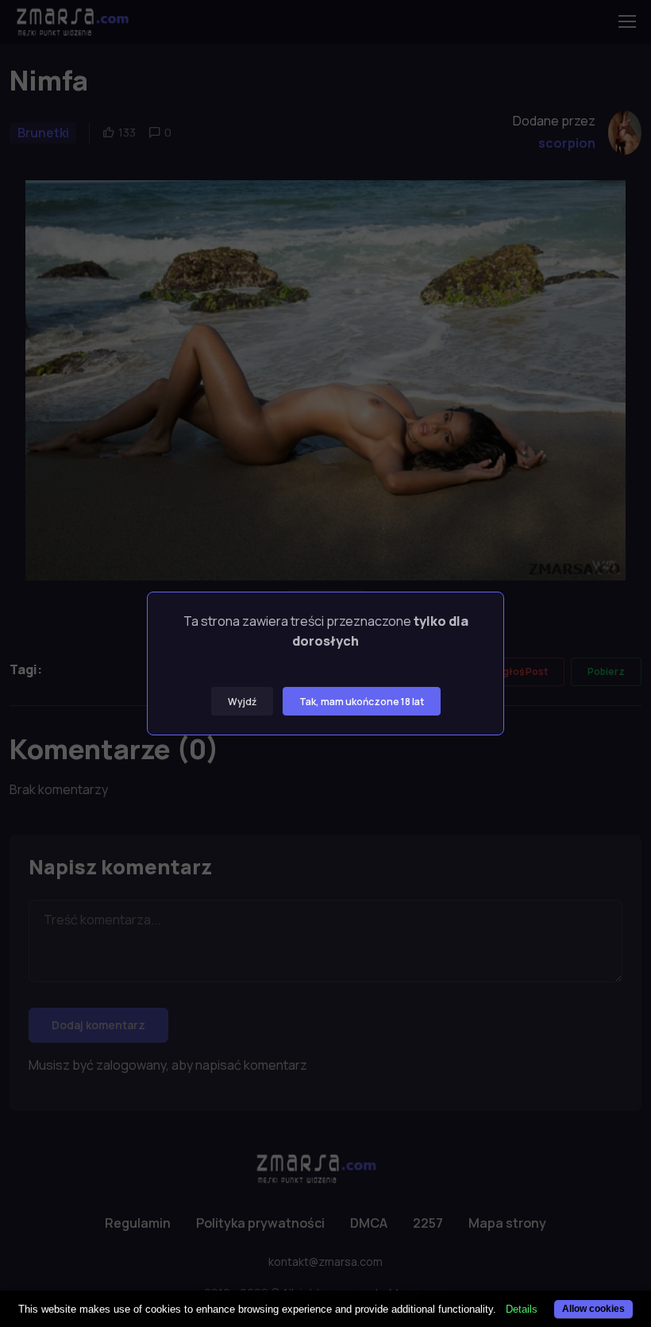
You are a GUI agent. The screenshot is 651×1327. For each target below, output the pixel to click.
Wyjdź (242, 701)
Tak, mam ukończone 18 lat (361, 701)
